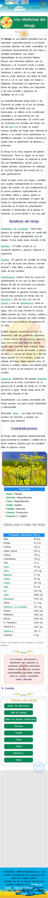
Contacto (24, 894)
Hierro (6, 570)
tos (15, 228)
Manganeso (8, 598)
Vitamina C (18, 753)
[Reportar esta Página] (26, 2)
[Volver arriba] (39, 767)
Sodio (5, 586)
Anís (11, 127)
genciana (5, 299)
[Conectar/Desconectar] (7, 2)
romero (4, 303)
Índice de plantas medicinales (20, 719)
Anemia (5, 259)
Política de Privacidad (23, 887)
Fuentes (9, 688)
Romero (18, 726)
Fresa (19, 739)
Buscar (18, 32)
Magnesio (7, 574)
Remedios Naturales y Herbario (23, 7)
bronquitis (23, 228)
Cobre (6, 594)
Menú (43, 4)
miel (36, 236)
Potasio (6, 582)
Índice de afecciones (18, 705)
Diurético (5, 246)
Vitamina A (8, 631)
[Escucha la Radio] (19, 2)
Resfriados (6, 228)
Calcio (6, 566)
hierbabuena (26, 303)
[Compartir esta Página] (13, 2)
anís (24, 299)
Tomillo (18, 732)
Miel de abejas (18, 712)
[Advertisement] (24, 795)
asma (15, 413)
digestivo (41, 378)
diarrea (31, 339)
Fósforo (6, 578)
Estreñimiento (8, 277)
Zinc (5, 590)
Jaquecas (6, 378)
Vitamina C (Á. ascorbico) (15, 606)
